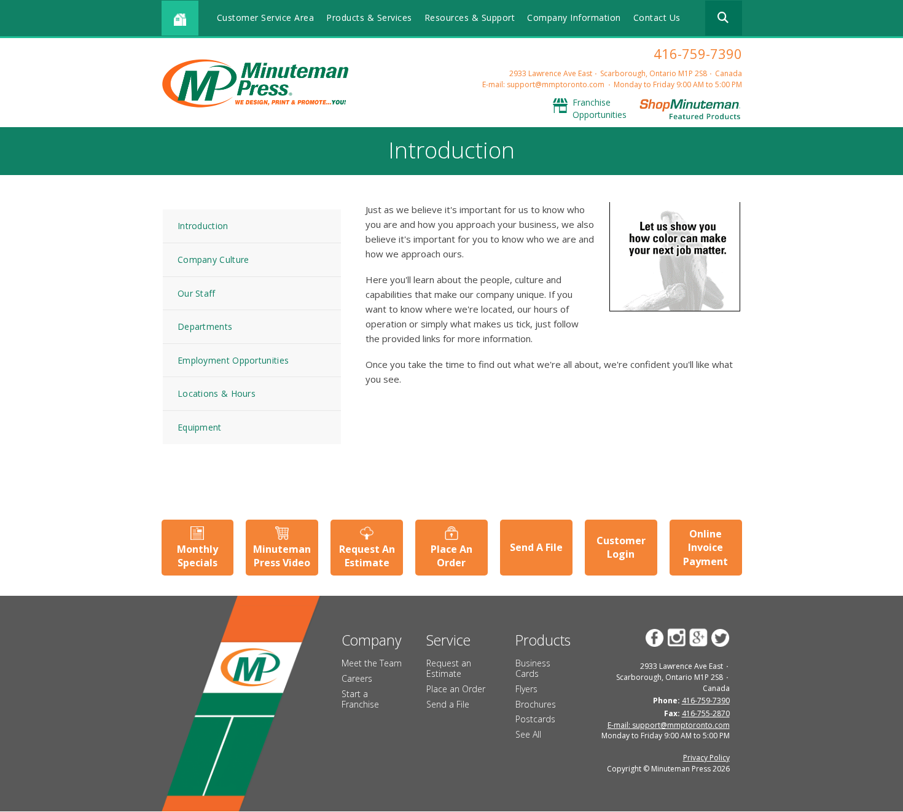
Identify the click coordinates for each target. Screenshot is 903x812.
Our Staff (197, 293)
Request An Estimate (367, 555)
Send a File (447, 704)
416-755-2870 (706, 713)
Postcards (535, 719)
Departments (205, 326)
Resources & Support (469, 17)
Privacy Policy (706, 757)
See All (528, 734)
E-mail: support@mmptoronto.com (543, 84)
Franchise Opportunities (600, 108)
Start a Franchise (360, 699)
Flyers (526, 689)
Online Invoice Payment (705, 547)
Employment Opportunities (233, 360)
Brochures (535, 704)
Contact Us (657, 17)
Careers (357, 678)
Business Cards (532, 668)
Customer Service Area (266, 17)
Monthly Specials (197, 555)
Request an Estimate (448, 668)
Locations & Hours (217, 393)
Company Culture (213, 259)
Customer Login (621, 547)
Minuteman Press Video (282, 555)
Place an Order (455, 689)
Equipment (200, 427)
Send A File (536, 547)
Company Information (574, 17)
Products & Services (369, 17)
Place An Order (451, 555)
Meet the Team (372, 663)
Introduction (203, 226)
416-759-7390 (698, 53)
